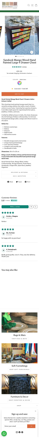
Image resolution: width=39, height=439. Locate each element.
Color (19, 79)
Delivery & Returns (19, 172)
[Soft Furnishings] (19, 353)
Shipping (16, 73)
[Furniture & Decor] (19, 384)
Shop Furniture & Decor (19, 400)
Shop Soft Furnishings (20, 369)
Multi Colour (19, 83)
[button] (16, 67)
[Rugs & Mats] (19, 322)
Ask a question (19, 176)
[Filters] (31, 206)
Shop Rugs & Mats (19, 338)
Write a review (15, 207)
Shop (19, 405)
